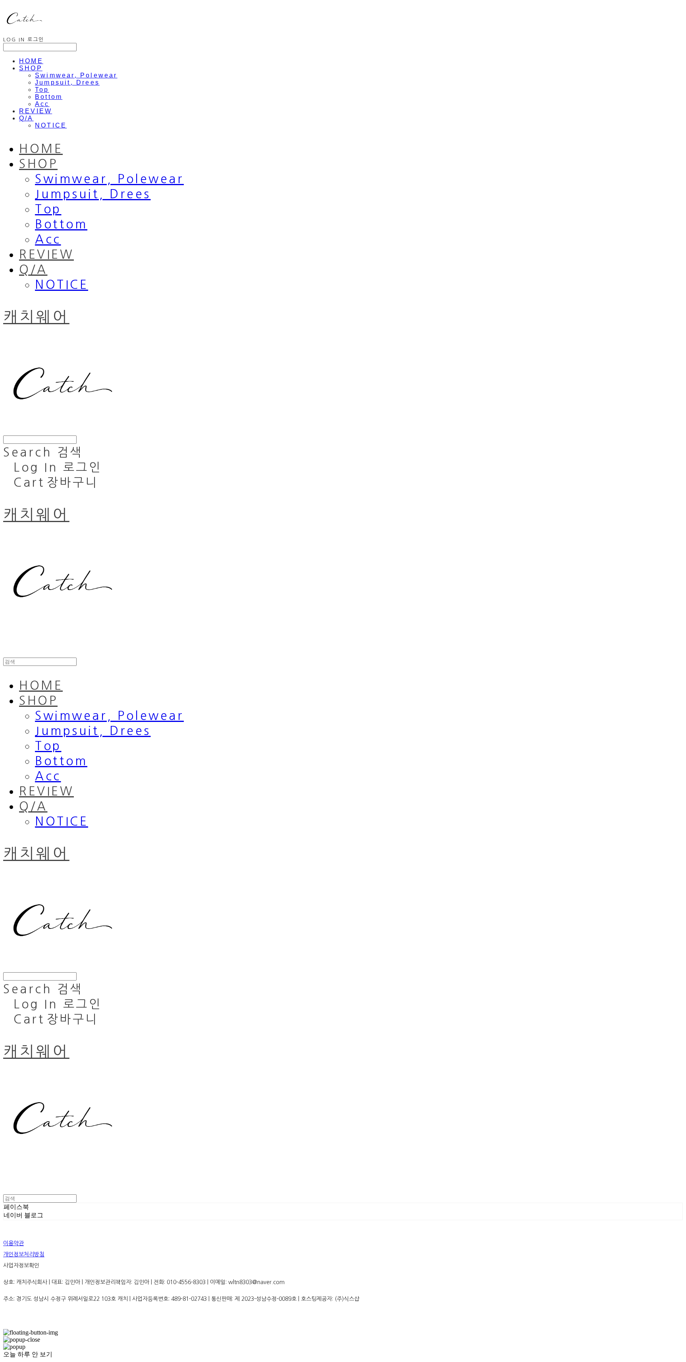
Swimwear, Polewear (76, 75)
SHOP (30, 68)
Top (42, 89)
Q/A (26, 118)
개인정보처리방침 (23, 1254)
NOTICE (51, 125)
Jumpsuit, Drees (67, 82)
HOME (31, 61)
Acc (42, 104)
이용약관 (13, 1243)
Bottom (48, 96)
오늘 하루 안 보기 (27, 1354)
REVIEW (35, 111)
